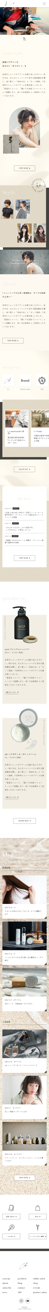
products (22, 1278)
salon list (6, 1287)
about (5, 1283)
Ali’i (19, 1292)
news (4, 1292)
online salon (39, 1278)
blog (20, 1283)
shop (35, 1283)
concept (6, 1278)
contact (21, 1287)
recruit (36, 1287)
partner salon (40, 1292)
